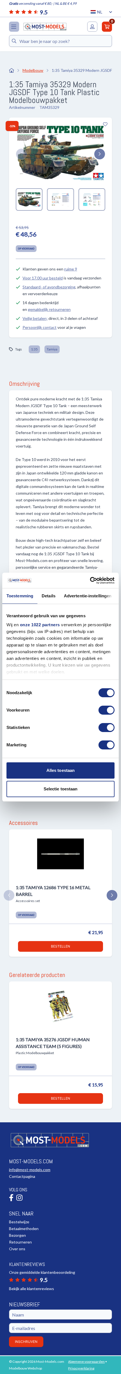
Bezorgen (17, 1235)
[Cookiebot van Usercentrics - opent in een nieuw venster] (90, 580)
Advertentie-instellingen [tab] (87, 595)
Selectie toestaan (61, 788)
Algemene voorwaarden (86, 1361)
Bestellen (60, 946)
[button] (21, 154)
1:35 (34, 349)
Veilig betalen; (35, 318)
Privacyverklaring (81, 1368)
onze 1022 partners (40, 624)
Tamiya (52, 349)
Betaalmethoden (24, 1228)
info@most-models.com (29, 1169)
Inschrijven (26, 1341)
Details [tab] (48, 595)
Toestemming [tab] (19, 595)
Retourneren (20, 1242)
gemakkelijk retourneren (49, 309)
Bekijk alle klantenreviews (31, 1288)
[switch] (106, 710)
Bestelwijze (19, 1221)
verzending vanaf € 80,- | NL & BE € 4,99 (43, 3)
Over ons (17, 1248)
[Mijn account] (92, 27)
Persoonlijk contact (40, 327)
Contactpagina (22, 1176)
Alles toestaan (60, 770)
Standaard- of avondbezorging (49, 287)
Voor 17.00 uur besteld (43, 278)
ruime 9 (70, 269)
